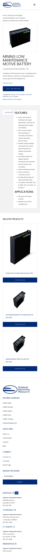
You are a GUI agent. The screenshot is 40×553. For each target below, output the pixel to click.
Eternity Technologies (18, 94)
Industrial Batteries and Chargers (17, 95)
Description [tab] (8, 112)
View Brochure (8, 83)
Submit (20, 482)
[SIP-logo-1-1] (12, 3)
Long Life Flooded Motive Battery (19, 273)
